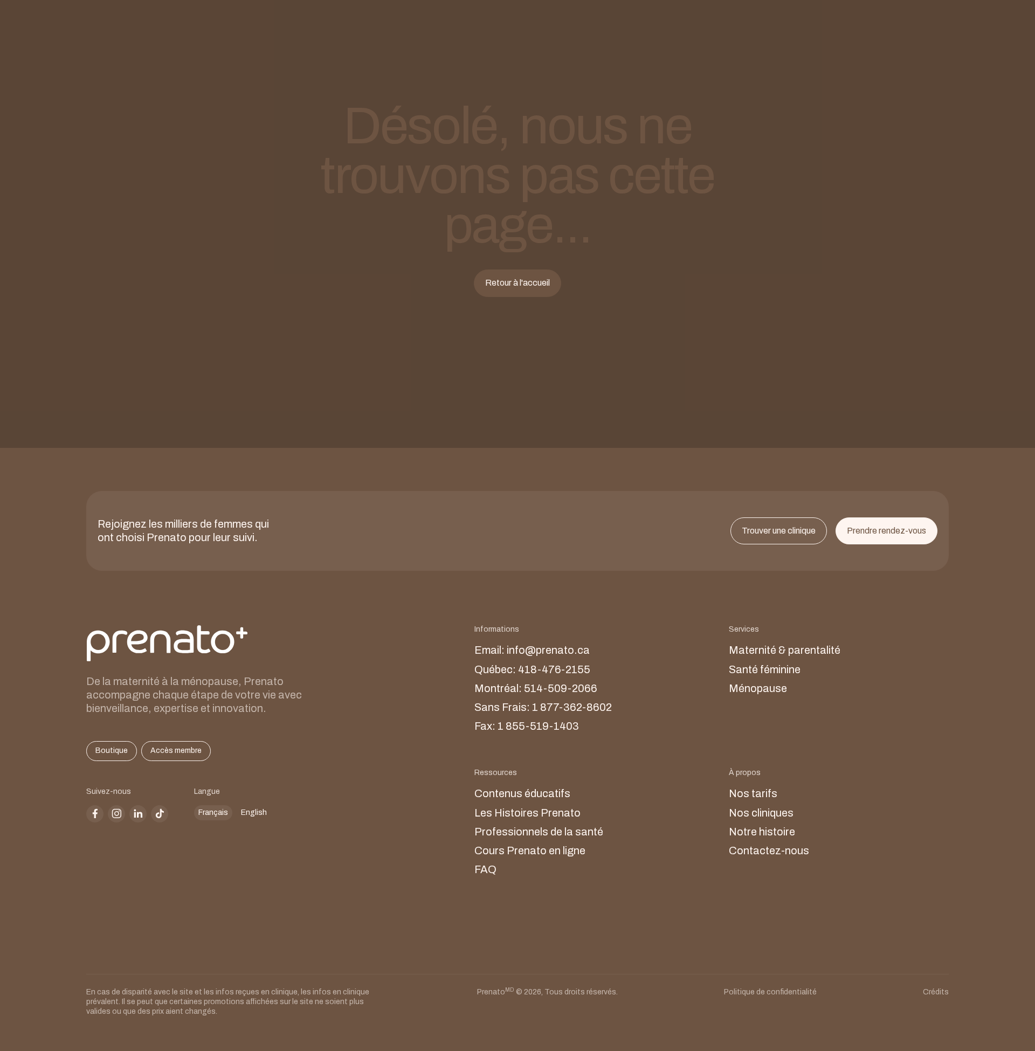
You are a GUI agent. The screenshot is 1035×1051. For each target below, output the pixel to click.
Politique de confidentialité (770, 992)
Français (213, 812)
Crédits (936, 992)
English (254, 812)
